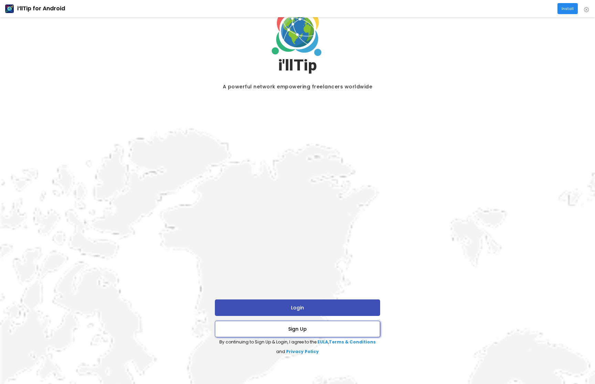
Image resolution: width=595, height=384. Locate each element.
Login (297, 307)
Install (568, 8)
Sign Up (297, 329)
